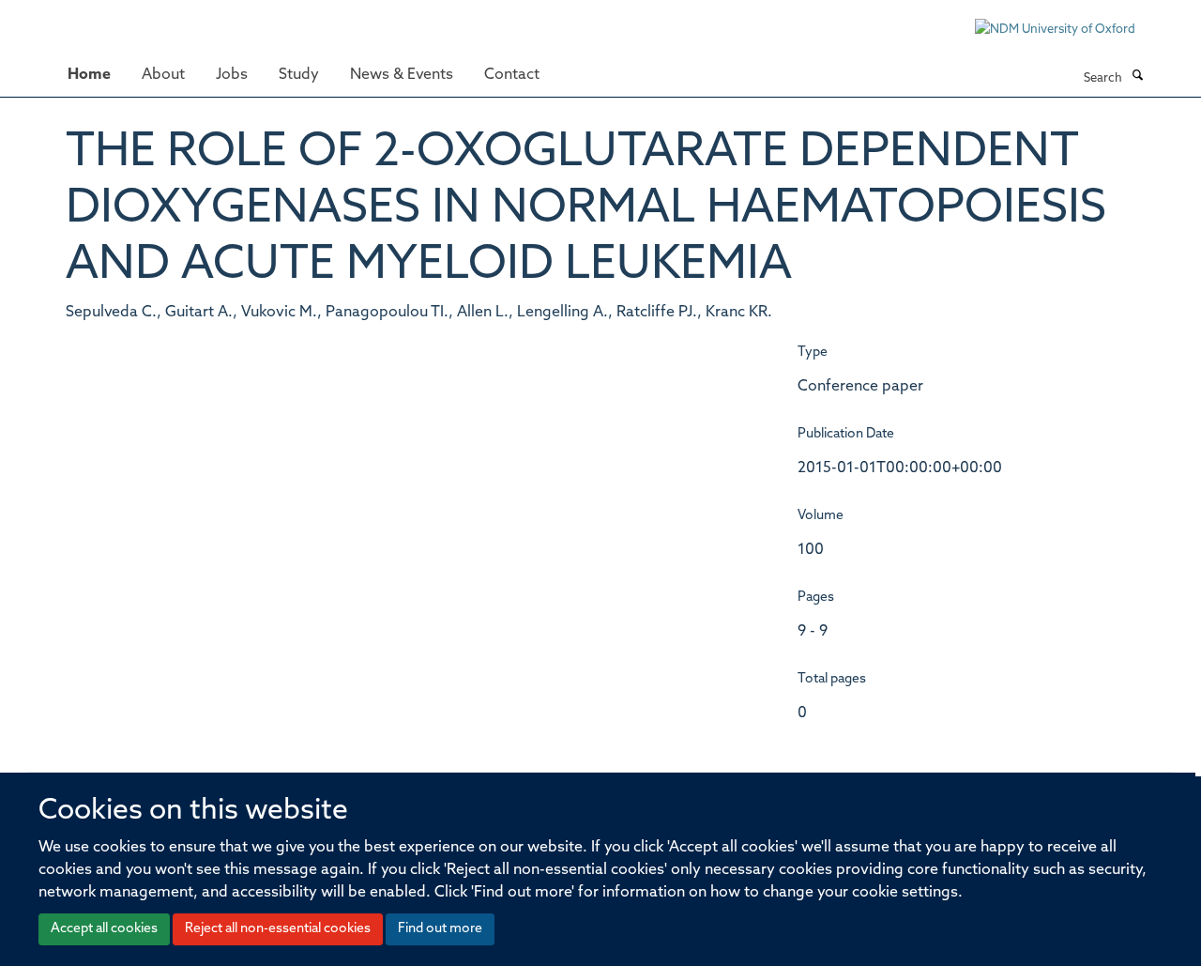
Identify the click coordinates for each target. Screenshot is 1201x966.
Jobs (232, 75)
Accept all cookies (104, 929)
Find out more (440, 929)
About (163, 75)
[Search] (1137, 77)
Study (299, 75)
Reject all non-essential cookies (278, 929)
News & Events (401, 75)
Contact (512, 75)
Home (89, 75)
